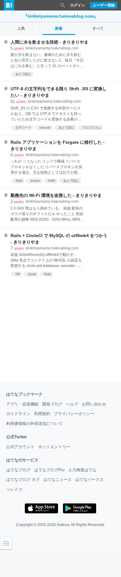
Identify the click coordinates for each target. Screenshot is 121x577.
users (17, 48)
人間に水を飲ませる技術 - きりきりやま (49, 42)
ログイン (77, 5)
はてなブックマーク (24, 394)
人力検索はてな (82, 470)
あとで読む (23, 74)
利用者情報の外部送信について (34, 423)
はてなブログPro (49, 470)
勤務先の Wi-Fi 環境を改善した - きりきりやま (56, 195)
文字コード (23, 127)
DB (18, 274)
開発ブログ (52, 404)
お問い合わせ (94, 404)
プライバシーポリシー (74, 413)
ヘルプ (72, 404)
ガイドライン (18, 413)
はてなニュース (57, 479)
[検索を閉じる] (63, 5)
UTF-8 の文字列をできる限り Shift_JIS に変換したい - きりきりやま (59, 92)
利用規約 (42, 413)
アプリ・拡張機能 (22, 404)
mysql (32, 274)
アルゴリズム (91, 127)
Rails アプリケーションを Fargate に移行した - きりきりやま (58, 145)
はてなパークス (89, 479)
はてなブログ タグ (23, 479)
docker (35, 180)
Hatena (63, 525)
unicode (45, 127)
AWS (51, 180)
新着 (58, 28)
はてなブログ (18, 470)
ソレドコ (14, 489)
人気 (21, 28)
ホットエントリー (54, 446)
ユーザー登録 (103, 5)
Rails (19, 180)
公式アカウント (20, 446)
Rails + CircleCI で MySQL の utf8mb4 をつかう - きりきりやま (59, 238)
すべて (98, 28)
